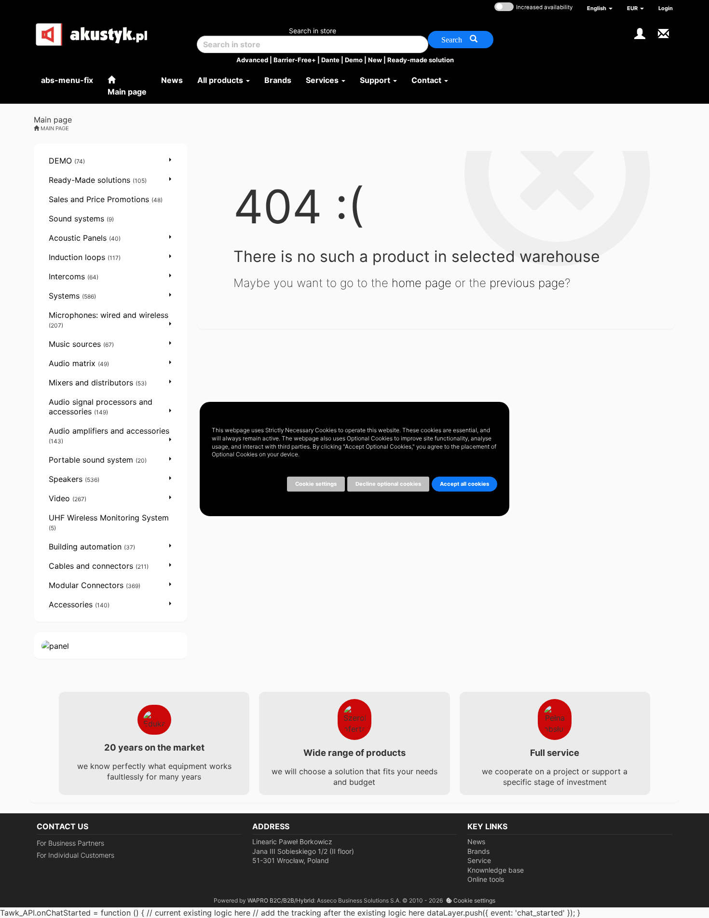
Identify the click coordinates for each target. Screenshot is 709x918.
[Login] (640, 32)
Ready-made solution (420, 60)
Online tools (485, 879)
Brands (478, 851)
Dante (330, 60)
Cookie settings (473, 900)
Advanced (252, 60)
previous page (527, 283)
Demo (354, 60)
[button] (600, 8)
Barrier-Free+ (294, 60)
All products (221, 80)
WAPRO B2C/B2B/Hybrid (280, 900)
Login (665, 8)
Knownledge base (495, 870)
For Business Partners (70, 843)
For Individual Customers (75, 855)
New (375, 60)
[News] (663, 32)
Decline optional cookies (388, 483)
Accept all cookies (464, 483)
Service (479, 860)
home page (421, 283)
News (476, 841)
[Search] (460, 39)
